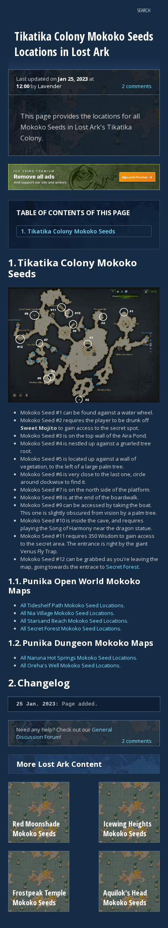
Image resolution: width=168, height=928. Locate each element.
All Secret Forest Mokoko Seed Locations (70, 628)
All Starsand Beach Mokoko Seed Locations (73, 620)
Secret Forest (122, 566)
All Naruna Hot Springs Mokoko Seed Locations (78, 657)
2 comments (137, 86)
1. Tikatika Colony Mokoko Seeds (68, 231)
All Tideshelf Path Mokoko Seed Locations (72, 605)
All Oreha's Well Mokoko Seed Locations (69, 665)
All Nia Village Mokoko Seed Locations (66, 613)
